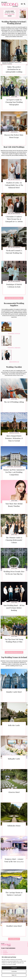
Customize (14, 971)
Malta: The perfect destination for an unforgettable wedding (14, 69)
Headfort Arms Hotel (14, 926)
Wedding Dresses (14, 348)
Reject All (14, 975)
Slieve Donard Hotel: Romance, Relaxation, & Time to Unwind (14, 438)
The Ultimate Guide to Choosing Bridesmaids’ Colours (14, 539)
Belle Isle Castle (14, 725)
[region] (14, 966)
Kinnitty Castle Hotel (14, 692)
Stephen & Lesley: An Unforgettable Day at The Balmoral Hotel (14, 185)
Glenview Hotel (14, 792)
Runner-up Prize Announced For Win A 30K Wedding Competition (14, 472)
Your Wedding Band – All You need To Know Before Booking (14, 607)
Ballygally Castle (14, 759)
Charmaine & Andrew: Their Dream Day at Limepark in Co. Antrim (14, 218)
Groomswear (14, 362)
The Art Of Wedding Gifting (14, 402)
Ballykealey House (14, 825)
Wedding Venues (14, 333)
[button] (21, 3)
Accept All (14, 967)
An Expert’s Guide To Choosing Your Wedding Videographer (14, 102)
